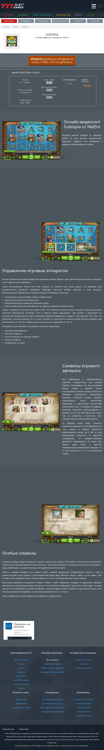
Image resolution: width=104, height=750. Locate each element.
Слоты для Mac (83, 707)
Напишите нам (8, 729)
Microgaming (63, 14)
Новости (83, 664)
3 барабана (26, 21)
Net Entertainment (21, 680)
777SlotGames (12, 6)
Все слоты (9, 21)
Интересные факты (83, 668)
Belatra (22, 664)
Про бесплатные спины (52, 703)
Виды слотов (21, 699)
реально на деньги (52, 60)
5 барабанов (42, 21)
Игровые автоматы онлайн (52, 672)
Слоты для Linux (84, 711)
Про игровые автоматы (52, 699)
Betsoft (90, 14)
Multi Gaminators (42, 14)
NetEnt (78, 14)
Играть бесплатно (84, 660)
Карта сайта (24, 729)
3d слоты (78, 21)
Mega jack (21, 672)
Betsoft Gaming (21, 684)
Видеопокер (21, 703)
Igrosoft (21, 668)
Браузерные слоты (83, 715)
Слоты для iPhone (83, 703)
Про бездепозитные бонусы (52, 707)
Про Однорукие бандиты (52, 711)
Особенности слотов (21, 707)
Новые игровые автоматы (52, 668)
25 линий (95, 21)
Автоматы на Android (83, 699)
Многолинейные (60, 21)
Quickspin (23, 14)
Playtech (8, 14)
